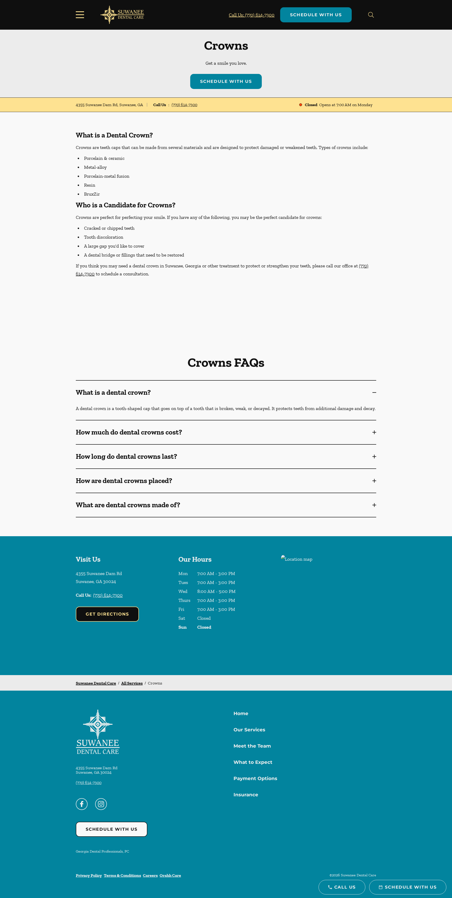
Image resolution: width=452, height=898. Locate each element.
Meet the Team (252, 746)
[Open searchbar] (371, 15)
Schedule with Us (316, 14)
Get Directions (107, 614)
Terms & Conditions (122, 875)
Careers (150, 875)
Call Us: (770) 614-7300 (251, 15)
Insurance (246, 794)
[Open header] (81, 15)
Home (241, 713)
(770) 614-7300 (184, 104)
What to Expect (253, 762)
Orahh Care (170, 875)
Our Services (249, 730)
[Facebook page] (82, 804)
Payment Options (255, 778)
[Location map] (328, 605)
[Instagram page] (101, 804)
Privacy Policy (89, 875)
